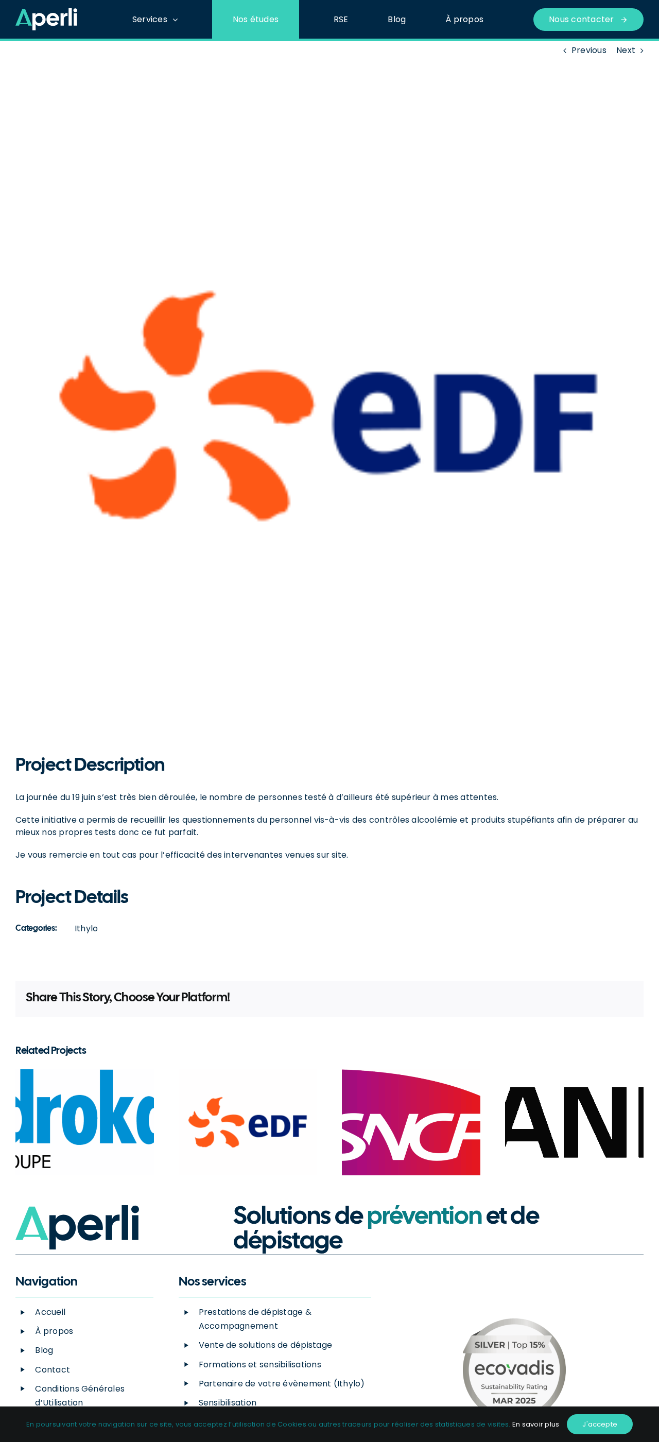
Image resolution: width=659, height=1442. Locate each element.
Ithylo (86, 928)
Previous (588, 50)
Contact (52, 1370)
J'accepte (599, 1424)
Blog (44, 1350)
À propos (54, 1331)
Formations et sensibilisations (260, 1364)
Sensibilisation (228, 1403)
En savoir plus (535, 1424)
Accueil (50, 1312)
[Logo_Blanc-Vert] (46, 12)
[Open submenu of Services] (177, 19)
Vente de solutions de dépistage (265, 1345)
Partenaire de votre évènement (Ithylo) (282, 1383)
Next (625, 50)
